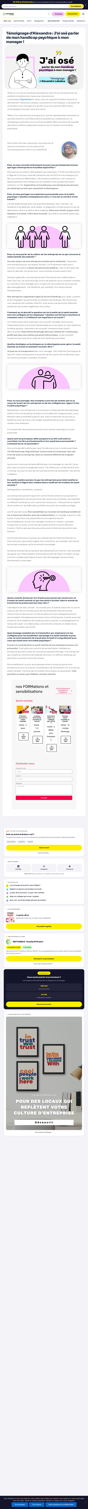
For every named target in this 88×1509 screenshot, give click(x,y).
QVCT (29, 21)
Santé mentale (19, 21)
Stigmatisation (26, 99)
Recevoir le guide (44, 926)
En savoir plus (23, 736)
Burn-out (7, 21)
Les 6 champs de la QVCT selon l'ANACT (25, 885)
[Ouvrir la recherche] (49, 14)
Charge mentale (68, 21)
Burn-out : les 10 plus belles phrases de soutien (28, 900)
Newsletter (73, 14)
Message (19, 783)
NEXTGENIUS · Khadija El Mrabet (28, 942)
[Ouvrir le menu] (83, 14)
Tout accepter (20, 1504)
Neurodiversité (54, 21)
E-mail (18, 776)
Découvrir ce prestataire (44, 959)
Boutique (59, 14)
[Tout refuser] (85, 1502)
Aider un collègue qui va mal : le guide (24, 896)
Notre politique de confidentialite (61, 1504)
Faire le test (44, 848)
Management (39, 21)
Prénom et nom (21, 768)
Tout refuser (36, 1504)
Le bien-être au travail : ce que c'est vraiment (27, 893)
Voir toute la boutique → (44, 1132)
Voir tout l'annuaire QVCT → (44, 964)
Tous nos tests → (44, 853)
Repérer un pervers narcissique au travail (25, 889)
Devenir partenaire (44, 1004)
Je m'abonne (76, 6)
